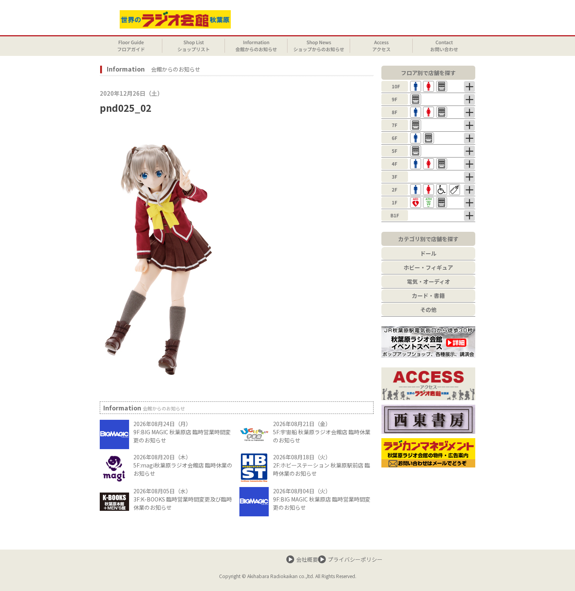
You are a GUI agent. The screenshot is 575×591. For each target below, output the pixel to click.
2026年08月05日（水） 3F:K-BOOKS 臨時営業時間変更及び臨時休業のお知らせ (182, 499)
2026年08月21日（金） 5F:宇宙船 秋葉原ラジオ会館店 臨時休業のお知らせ (321, 432)
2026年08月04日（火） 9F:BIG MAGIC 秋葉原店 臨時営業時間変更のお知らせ (321, 499)
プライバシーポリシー (355, 559)
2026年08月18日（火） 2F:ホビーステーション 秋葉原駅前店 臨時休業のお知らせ (321, 465)
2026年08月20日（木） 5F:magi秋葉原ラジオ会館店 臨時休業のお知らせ (182, 465)
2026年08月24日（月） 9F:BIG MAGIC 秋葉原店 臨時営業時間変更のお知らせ (182, 432)
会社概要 (307, 559)
